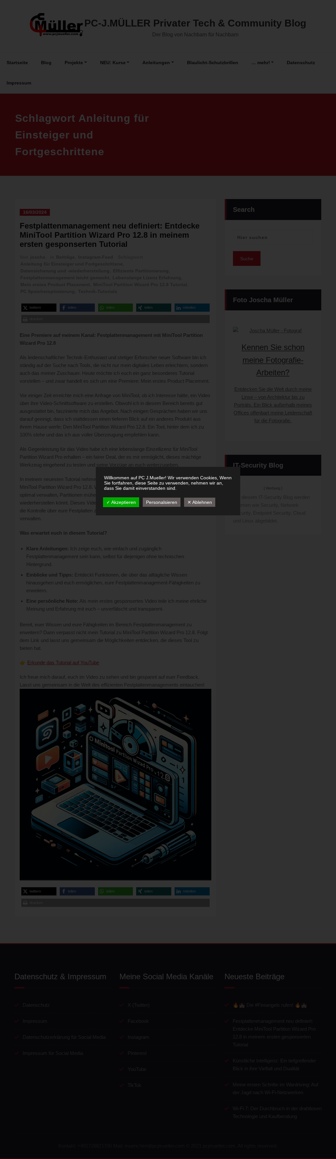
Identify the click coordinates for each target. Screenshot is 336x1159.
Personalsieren (161, 502)
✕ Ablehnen (199, 502)
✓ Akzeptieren (121, 502)
